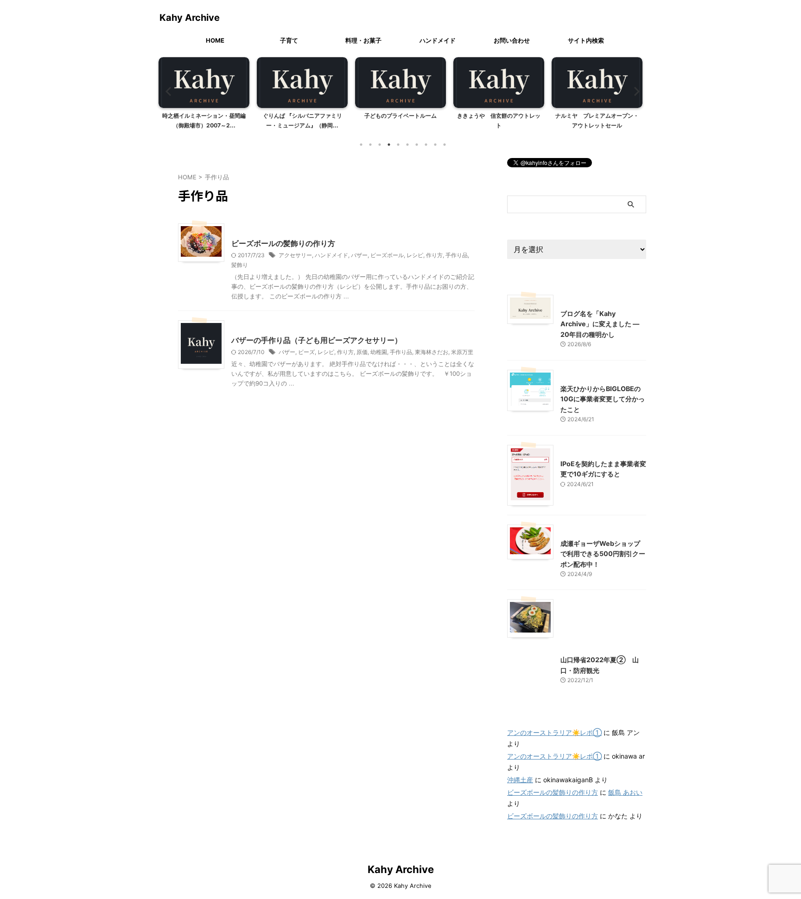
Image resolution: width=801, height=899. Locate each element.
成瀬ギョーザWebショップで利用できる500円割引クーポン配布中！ (602, 553)
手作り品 (456, 255)
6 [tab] (407, 144)
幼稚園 (378, 351)
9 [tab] (435, 144)
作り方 (434, 255)
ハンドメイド (438, 40)
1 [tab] (361, 144)
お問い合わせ (512, 40)
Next (633, 91)
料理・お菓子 (363, 40)
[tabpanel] (204, 96)
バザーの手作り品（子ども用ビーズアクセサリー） (316, 340)
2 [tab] (370, 144)
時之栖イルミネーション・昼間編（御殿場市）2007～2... (204, 120)
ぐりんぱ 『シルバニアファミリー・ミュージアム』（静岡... (302, 120)
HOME (215, 40)
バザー (359, 255)
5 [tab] (398, 144)
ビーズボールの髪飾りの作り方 (283, 243)
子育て (289, 40)
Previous (167, 91)
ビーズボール (387, 255)
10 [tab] (444, 144)
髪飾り (239, 264)
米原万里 (462, 351)
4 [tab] (389, 144)
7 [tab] (416, 144)
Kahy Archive (189, 17)
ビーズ (306, 351)
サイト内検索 (586, 40)
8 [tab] (426, 144)
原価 (362, 351)
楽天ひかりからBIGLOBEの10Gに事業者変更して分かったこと (602, 399)
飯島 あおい (625, 792)
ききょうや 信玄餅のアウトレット (498, 120)
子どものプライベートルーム (400, 115)
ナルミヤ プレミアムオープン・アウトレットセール (597, 120)
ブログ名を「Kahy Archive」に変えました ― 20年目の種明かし (599, 324)
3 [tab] (379, 144)
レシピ (415, 255)
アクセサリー (295, 255)
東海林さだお (431, 351)
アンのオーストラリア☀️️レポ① (554, 732)
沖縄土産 (520, 780)
